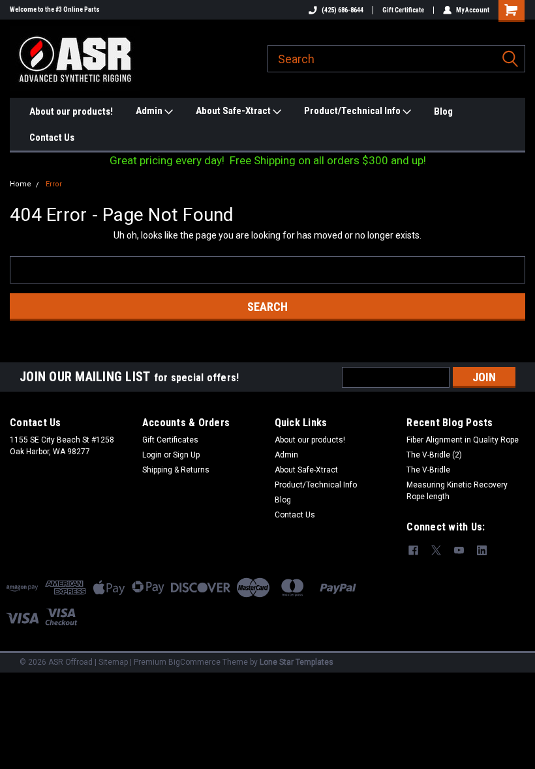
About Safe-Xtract (234, 111)
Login (152, 454)
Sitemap (113, 662)
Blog (443, 111)
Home (20, 184)
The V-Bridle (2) (434, 454)
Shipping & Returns (175, 469)
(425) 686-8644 (342, 10)
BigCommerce (194, 662)
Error (54, 184)
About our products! (71, 111)
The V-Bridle (428, 469)
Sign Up (186, 454)
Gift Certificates (170, 439)
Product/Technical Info (353, 111)
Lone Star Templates (296, 662)
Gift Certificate (403, 10)
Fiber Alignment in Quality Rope (462, 439)
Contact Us (51, 137)
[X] (436, 550)
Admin (150, 111)
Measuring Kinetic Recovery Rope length (457, 490)
